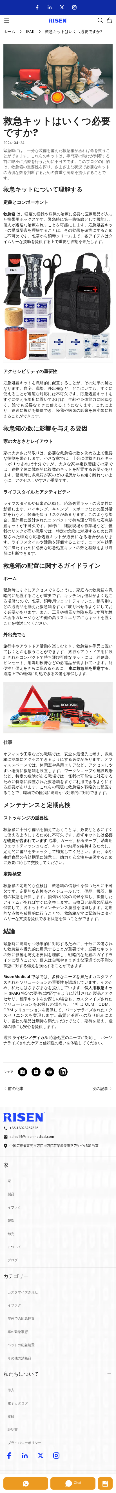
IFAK (30, 31)
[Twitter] (62, 7)
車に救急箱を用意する (89, 668)
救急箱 (9, 213)
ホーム (9, 31)
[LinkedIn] (49, 7)
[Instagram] (74, 7)
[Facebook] (37, 7)
